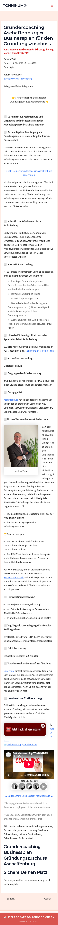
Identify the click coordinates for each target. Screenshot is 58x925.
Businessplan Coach (14, 577)
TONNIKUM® (15, 5)
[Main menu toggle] (52, 6)
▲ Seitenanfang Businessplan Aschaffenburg (28, 795)
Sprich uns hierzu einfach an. (39, 350)
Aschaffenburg (11, 399)
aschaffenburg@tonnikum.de (22, 744)
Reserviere (9, 671)
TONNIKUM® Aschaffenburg (18, 78)
